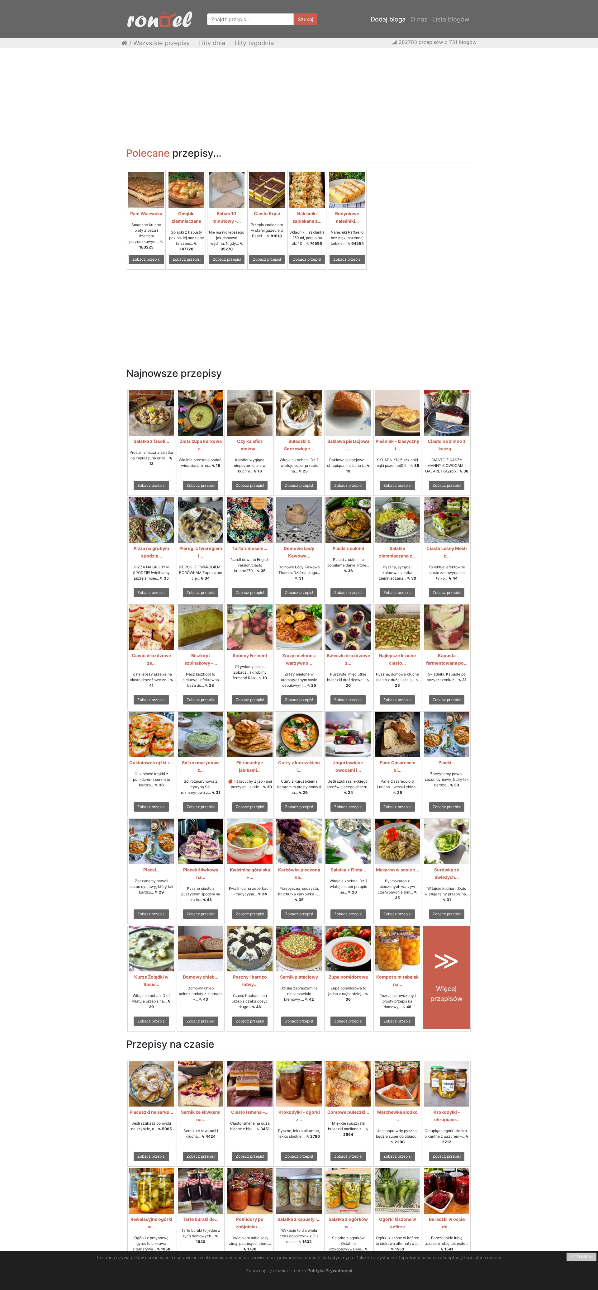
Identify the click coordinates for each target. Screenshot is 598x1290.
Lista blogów (450, 19)
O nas (419, 19)
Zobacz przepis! (146, 259)
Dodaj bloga (388, 19)
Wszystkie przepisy (161, 43)
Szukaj (305, 19)
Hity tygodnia (254, 43)
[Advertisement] (299, 97)
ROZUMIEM (581, 1256)
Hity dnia (212, 43)
